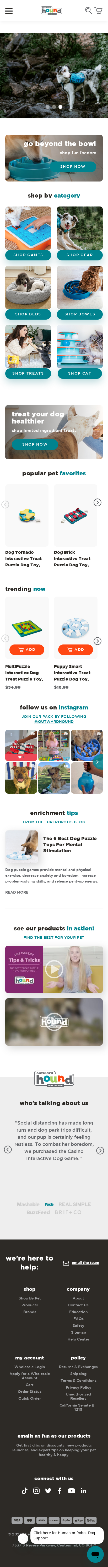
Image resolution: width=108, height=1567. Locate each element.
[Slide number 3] (54, 75)
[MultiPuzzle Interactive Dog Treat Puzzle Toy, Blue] (27, 628)
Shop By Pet (30, 1298)
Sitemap (78, 1332)
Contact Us (78, 1305)
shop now (35, 444)
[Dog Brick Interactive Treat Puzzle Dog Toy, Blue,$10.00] (75, 515)
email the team (85, 1262)
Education (78, 1312)
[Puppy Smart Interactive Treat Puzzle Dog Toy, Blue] (75, 628)
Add (31, 649)
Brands (29, 1312)
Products (29, 1305)
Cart (30, 1385)
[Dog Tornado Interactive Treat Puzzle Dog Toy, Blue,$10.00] (26, 515)
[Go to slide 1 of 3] (48, 107)
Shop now (73, 166)
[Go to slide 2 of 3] (54, 107)
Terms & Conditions (78, 1380)
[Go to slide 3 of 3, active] (60, 107)
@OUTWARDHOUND (54, 721)
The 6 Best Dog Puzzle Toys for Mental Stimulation (70, 845)
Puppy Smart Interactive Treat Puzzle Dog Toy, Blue (72, 674)
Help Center (78, 1339)
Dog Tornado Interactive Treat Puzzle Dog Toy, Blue (23, 560)
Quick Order (29, 1398)
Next (97, 502)
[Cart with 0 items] (98, 10)
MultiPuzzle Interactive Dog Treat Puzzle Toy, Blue (24, 674)
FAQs (78, 1319)
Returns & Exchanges (78, 1367)
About (78, 1298)
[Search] (88, 10)
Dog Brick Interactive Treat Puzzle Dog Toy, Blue (72, 560)
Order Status (29, 1391)
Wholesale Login (29, 1367)
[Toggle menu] (12, 10)
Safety (78, 1325)
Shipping (78, 1373)
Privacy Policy (78, 1387)
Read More (16, 892)
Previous (5, 504)
